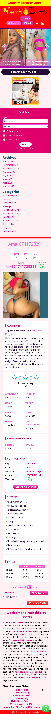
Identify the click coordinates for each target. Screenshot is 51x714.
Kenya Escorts (9, 202)
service (38, 671)
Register (15, 23)
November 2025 (10, 164)
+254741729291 (22, 266)
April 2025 (7, 182)
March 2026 (8, 161)
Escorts (6, 199)
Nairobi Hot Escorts (13, 622)
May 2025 (7, 179)
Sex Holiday (8, 224)
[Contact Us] (43, 23)
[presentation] (4, 47)
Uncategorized (10, 231)
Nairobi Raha (9, 216)
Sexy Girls (7, 227)
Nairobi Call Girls (11, 209)
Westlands (36, 330)
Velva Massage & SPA (21, 704)
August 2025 (9, 172)
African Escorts (10, 195)
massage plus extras (24, 671)
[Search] (37, 23)
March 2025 (8, 186)
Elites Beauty (21, 698)
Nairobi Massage (21, 692)
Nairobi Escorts (10, 213)
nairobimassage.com (36, 471)
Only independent (15, 135)
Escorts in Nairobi (35, 651)
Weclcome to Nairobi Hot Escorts (26, 614)
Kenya (8, 334)
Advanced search (27, 148)
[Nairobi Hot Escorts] (25, 11)
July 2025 (7, 175)
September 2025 (11, 168)
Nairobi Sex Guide (11, 220)
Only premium (13, 131)
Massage (7, 206)
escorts (24, 634)
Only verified (12, 139)
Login (29, 23)
